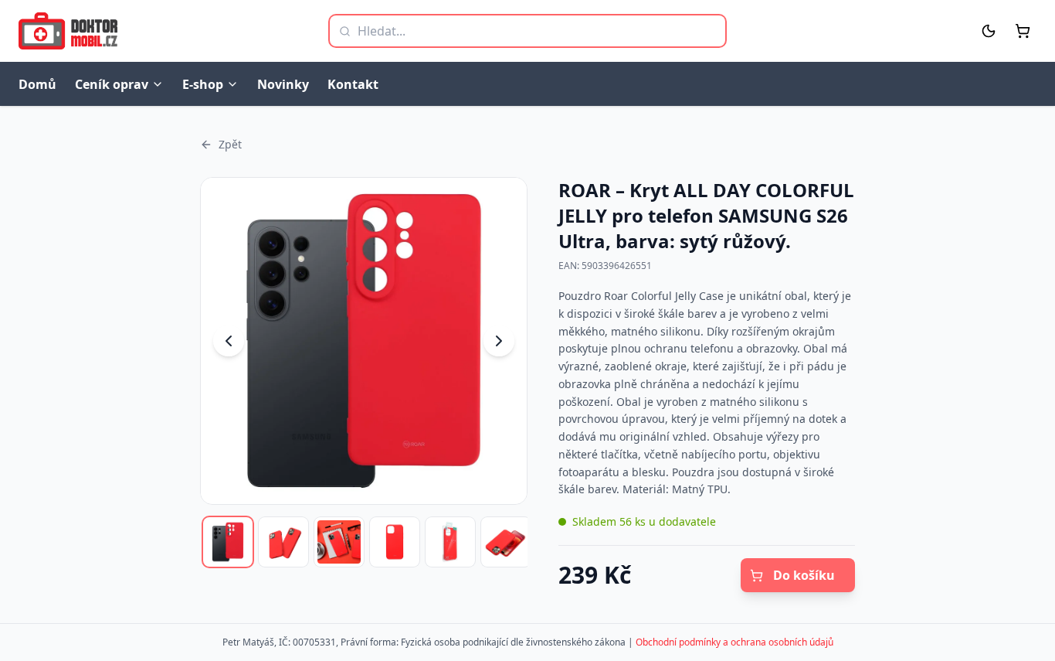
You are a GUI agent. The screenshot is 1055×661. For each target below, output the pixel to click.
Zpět (230, 144)
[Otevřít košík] (1022, 31)
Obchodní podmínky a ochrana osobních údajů (734, 642)
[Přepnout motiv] (988, 31)
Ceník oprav (111, 84)
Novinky (283, 84)
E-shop (202, 84)
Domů (37, 84)
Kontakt (352, 84)
